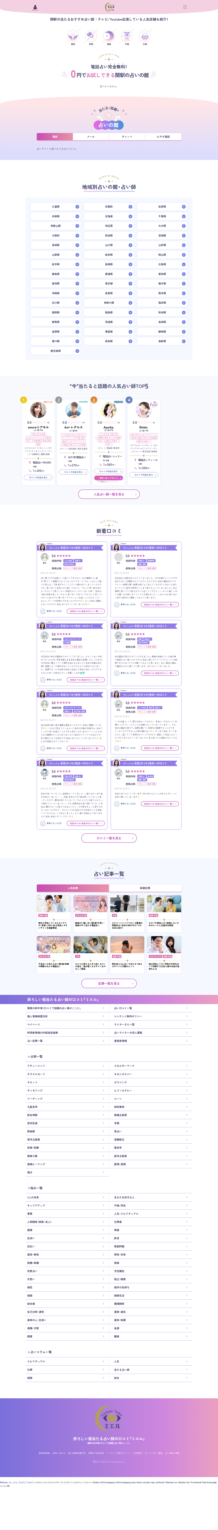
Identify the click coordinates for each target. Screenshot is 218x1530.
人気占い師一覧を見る (109, 494)
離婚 (116, 1336)
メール (91, 137)
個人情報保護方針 (37, 1016)
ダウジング (120, 1082)
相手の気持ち (121, 1287)
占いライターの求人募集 (128, 1033)
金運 (116, 1328)
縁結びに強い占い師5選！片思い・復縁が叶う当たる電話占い (90, 924)
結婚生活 (119, 1295)
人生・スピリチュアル (35, 437)
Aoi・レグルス (73, 427)
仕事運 (47, 437)
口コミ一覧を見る (109, 838)
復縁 (38, 444)
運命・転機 (120, 1320)
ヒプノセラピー (123, 1090)
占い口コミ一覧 (123, 1008)
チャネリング (35, 1090)
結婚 (29, 1295)
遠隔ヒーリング (36, 1164)
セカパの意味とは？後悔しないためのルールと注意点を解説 (164, 924)
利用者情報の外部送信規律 (42, 1033)
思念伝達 (32, 1123)
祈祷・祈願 (33, 1148)
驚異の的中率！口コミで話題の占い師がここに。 (54, 1008)
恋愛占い (115, 441)
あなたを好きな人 (78, 434)
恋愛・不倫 (43, 915)
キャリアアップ (68, 438)
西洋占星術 (120, 1156)
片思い (108, 444)
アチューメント (36, 1066)
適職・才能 (33, 1328)
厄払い (31, 1246)
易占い (118, 1131)
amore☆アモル (38, 427)
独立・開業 (120, 1279)
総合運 (31, 1304)
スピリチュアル (155, 956)
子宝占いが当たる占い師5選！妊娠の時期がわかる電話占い (53, 965)
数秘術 (31, 1131)
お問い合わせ (59, 1453)
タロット (32, 1082)
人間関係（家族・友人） (70, 445)
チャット (127, 137)
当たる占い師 (81, 915)
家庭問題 (37, 441)
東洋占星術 (33, 1139)
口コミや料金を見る (38, 477)
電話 (54, 137)
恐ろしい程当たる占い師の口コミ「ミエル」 (109, 1438)
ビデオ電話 (163, 137)
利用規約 (137, 1453)
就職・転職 (47, 441)
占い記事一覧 (35, 1041)
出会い (28, 441)
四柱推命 (119, 1107)
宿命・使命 (33, 1254)
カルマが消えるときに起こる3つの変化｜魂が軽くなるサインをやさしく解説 (90, 966)
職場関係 (119, 1304)
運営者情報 (120, 1041)
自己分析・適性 (35, 1312)
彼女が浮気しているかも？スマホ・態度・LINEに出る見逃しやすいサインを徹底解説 (52, 925)
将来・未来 (120, 1254)
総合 (116, 1378)
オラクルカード (36, 1074)
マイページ (33, 1024)
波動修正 (119, 1139)
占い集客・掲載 (172, 1453)
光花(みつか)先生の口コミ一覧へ (85, 611)
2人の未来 (65, 434)
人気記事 (73, 888)
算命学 (118, 1148)
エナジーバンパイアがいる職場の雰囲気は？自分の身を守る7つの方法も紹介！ (127, 925)
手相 (116, 1123)
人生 (77, 956)
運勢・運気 (120, 1312)
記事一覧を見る (109, 983)
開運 (29, 1336)
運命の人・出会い (36, 1320)
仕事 (114, 915)
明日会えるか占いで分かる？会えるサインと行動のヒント (127, 965)
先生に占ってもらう (108, 477)
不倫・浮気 (35, 434)
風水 (29, 1172)
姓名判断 (32, 1115)
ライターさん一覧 (124, 1024)
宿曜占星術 (120, 1115)
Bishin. (143, 427)
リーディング (35, 1099)
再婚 (116, 1230)
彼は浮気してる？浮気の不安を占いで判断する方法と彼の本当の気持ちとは (164, 966)
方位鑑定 (119, 1271)
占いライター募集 (153, 1453)
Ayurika (109, 427)
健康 (140, 438)
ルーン (118, 1099)
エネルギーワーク (124, 1066)
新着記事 (145, 888)
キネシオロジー (123, 1074)
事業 (43, 434)
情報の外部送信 (96, 1453)
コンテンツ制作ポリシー (128, 1016)
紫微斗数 (32, 1156)
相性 (29, 1287)
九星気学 (32, 1107)
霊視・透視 (120, 1164)
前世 (145, 438)
